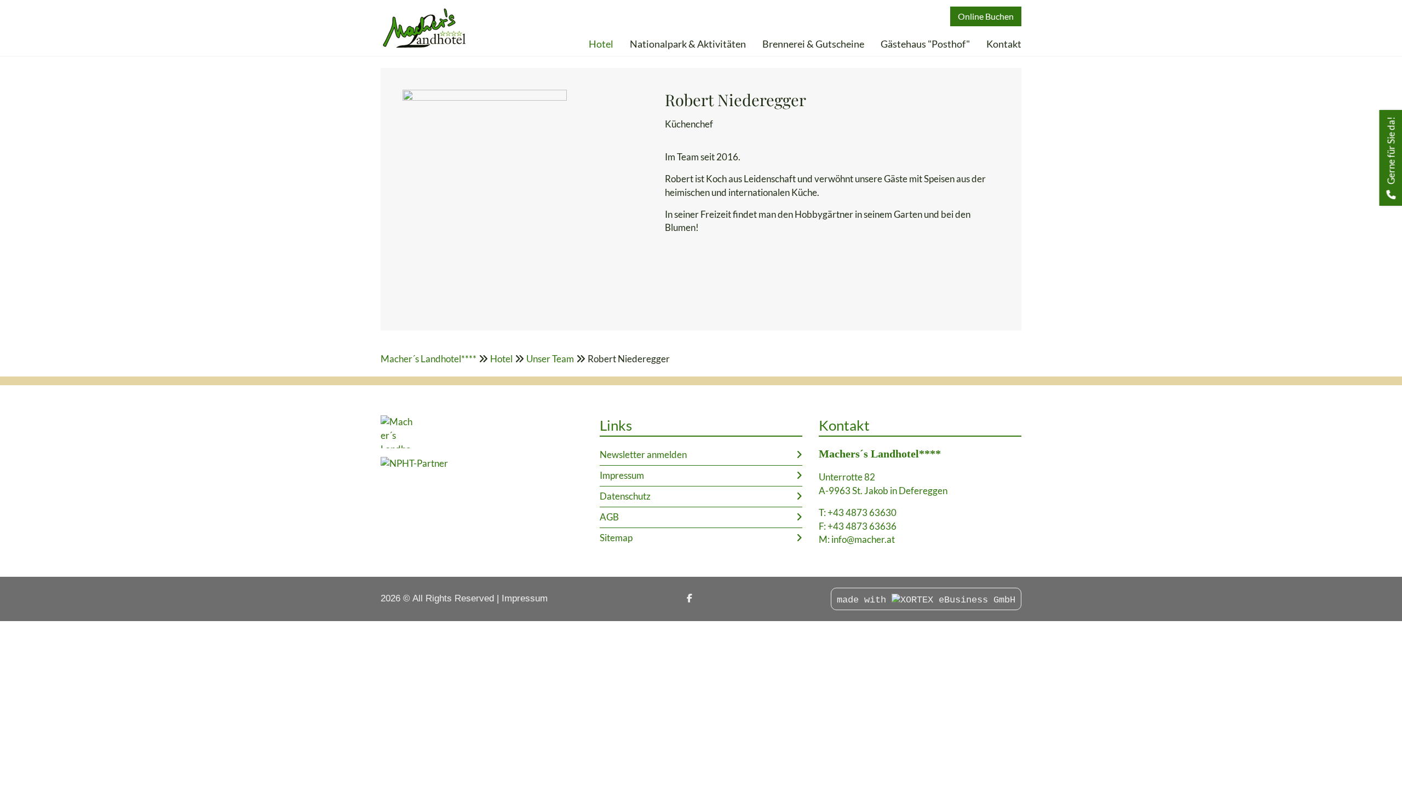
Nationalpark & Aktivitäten (688, 44)
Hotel (601, 44)
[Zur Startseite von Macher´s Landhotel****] (424, 27)
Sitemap (616, 537)
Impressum (622, 475)
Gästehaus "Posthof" (925, 44)
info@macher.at (863, 539)
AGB (609, 517)
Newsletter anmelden (643, 454)
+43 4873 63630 (862, 512)
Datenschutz (625, 496)
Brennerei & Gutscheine (813, 44)
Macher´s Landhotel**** (428, 358)
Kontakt (1003, 44)
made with (864, 600)
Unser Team (550, 358)
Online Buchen (986, 16)
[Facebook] (689, 598)
